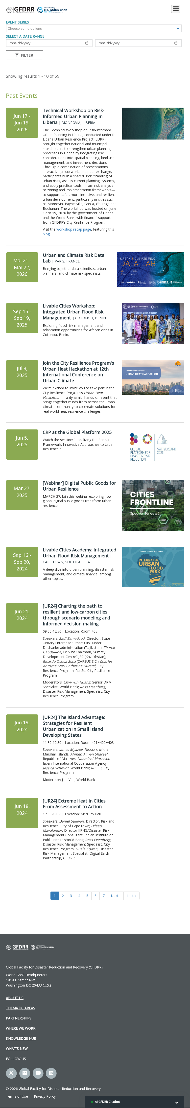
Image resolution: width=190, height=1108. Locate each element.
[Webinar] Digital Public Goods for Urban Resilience (79, 486)
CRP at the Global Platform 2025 (77, 432)
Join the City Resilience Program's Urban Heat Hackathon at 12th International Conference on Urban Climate (78, 372)
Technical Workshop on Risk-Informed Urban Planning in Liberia (73, 116)
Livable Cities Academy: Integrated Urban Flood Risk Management (79, 556)
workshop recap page (73, 229)
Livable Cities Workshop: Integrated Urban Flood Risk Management (74, 312)
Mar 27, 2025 (22, 491)
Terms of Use (17, 1096)
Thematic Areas (20, 1008)
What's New (17, 1048)
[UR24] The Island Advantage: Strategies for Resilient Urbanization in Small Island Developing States (74, 726)
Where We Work (20, 1028)
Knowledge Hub (21, 1038)
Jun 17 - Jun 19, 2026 (22, 123)
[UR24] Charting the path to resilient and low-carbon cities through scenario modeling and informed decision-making (76, 615)
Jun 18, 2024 (22, 809)
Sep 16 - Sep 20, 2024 (22, 562)
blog (46, 234)
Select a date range (25, 36)
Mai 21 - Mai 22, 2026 (22, 267)
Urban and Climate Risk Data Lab (73, 258)
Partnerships (18, 1018)
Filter (26, 55)
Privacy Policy (45, 1096)
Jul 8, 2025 (22, 371)
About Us (15, 997)
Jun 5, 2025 (22, 441)
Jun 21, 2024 (22, 614)
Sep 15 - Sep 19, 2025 (22, 318)
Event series (17, 22)
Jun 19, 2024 (22, 725)
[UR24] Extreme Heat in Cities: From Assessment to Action (75, 804)
